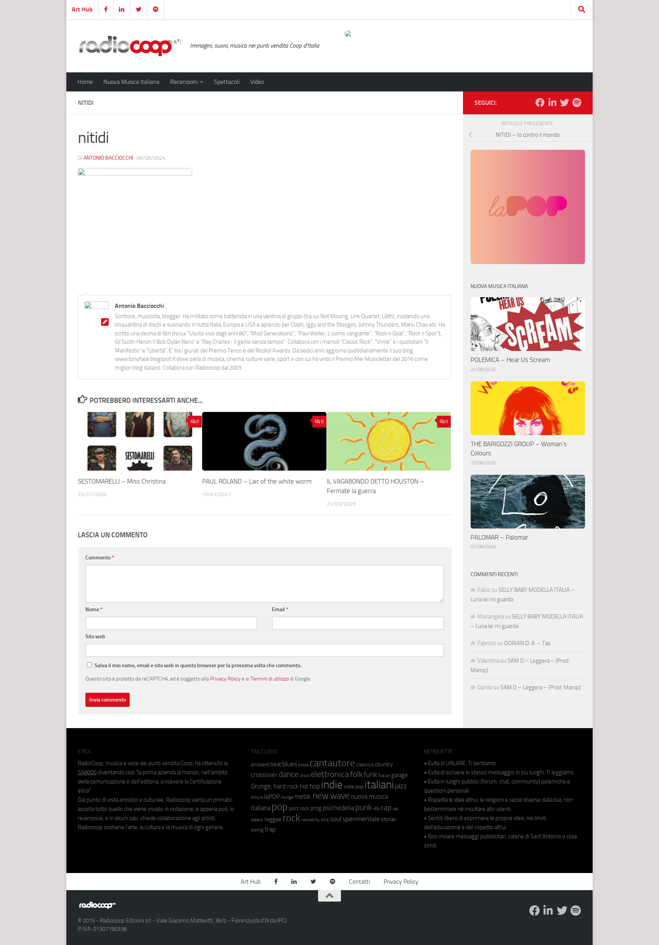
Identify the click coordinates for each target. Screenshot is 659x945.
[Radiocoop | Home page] (130, 45)
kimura (257, 797)
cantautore (332, 763)
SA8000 (87, 772)
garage (399, 775)
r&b (376, 808)
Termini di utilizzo (270, 679)
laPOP (272, 796)
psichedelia (338, 808)
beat (275, 764)
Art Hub (82, 9)
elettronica (330, 774)
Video (257, 81)
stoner (389, 819)
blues (289, 764)
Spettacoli (226, 81)
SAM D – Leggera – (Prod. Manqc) (540, 687)
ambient (260, 764)
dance (289, 774)
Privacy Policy (225, 679)
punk (363, 807)
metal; (303, 796)
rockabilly (310, 819)
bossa (303, 764)
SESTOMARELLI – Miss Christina (122, 481)
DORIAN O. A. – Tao (527, 643)
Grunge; (261, 786)
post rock (299, 808)
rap (386, 807)
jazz (401, 786)
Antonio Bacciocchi (108, 158)
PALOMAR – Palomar (499, 537)
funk (370, 774)
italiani (379, 784)
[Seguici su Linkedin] (552, 102)
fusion (384, 775)
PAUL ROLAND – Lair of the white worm (257, 481)
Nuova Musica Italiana (131, 81)
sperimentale (361, 819)
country (384, 764)
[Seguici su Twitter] (564, 102)
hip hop (310, 786)
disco (305, 775)
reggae (272, 819)
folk (356, 774)
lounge (287, 797)
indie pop (353, 786)
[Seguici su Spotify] (576, 102)
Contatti (359, 881)
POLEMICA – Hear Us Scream (510, 360)
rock (291, 818)
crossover (264, 774)
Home (85, 81)
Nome (94, 609)
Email (280, 609)
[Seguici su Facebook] (540, 102)
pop (280, 807)
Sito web (95, 636)
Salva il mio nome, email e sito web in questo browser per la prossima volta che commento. (198, 665)
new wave (331, 796)
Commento (99, 557)
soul (335, 819)
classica (365, 764)
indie (332, 784)
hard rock (286, 786)
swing (257, 830)
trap (270, 829)
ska (325, 819)
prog (315, 808)
